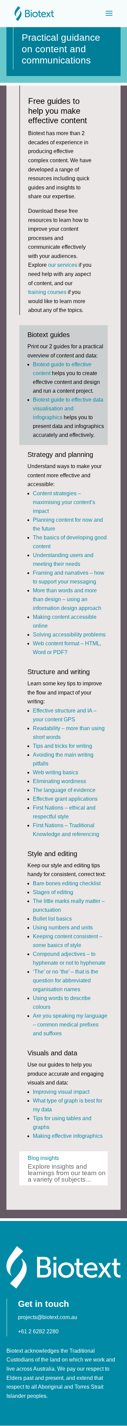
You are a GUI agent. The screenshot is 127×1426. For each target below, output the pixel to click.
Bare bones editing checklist (67, 883)
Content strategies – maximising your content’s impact (64, 502)
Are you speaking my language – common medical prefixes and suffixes (70, 1024)
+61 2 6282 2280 (38, 1331)
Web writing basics (55, 772)
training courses (47, 292)
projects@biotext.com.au (47, 1317)
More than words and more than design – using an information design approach (67, 599)
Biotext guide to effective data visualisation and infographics (68, 408)
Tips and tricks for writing (62, 746)
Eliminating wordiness (59, 781)
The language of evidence (64, 790)
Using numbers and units (63, 927)
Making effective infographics (68, 1136)
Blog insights (43, 1158)
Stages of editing (53, 892)
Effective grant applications (65, 799)
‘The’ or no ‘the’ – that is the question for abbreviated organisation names (65, 980)
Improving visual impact (61, 1092)
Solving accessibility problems (69, 634)
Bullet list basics (52, 919)
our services (62, 265)
